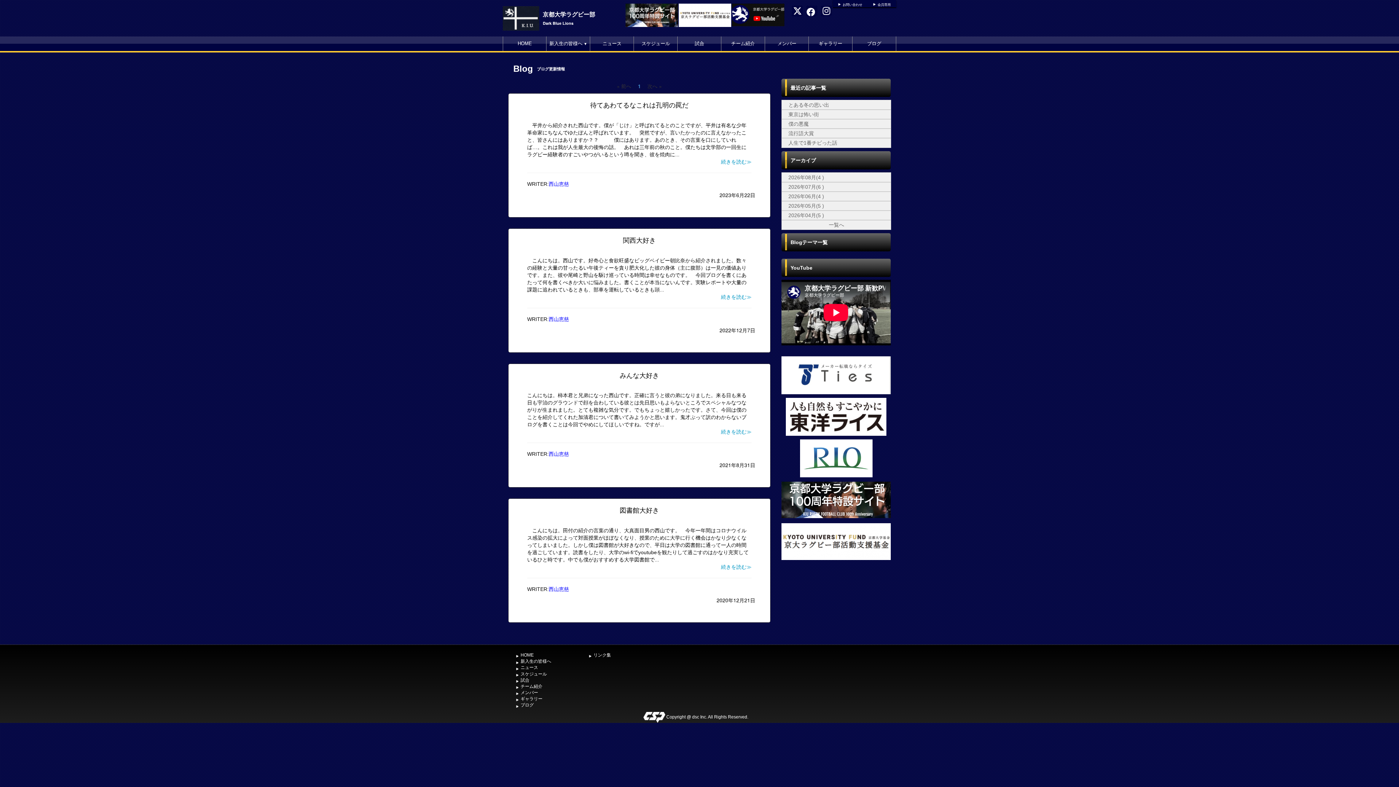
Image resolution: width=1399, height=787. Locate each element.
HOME (525, 43)
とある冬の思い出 (808, 105)
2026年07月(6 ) (806, 187)
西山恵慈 (559, 184)
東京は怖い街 (803, 114)
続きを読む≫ (736, 162)
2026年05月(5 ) (806, 206)
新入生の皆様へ (568, 43)
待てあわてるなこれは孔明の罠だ (639, 105)
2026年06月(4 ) (806, 196)
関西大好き (639, 240)
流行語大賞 (801, 133)
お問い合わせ (852, 5)
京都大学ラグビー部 (569, 14)
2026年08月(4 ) (806, 177)
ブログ (874, 43)
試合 (699, 43)
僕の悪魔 (798, 124)
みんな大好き (639, 375)
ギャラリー (830, 43)
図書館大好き (639, 510)
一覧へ (836, 225)
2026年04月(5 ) (806, 215)
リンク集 (602, 655)
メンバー (786, 43)
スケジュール (656, 43)
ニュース (612, 43)
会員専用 (884, 5)
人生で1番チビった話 (812, 143)
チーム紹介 (743, 43)
